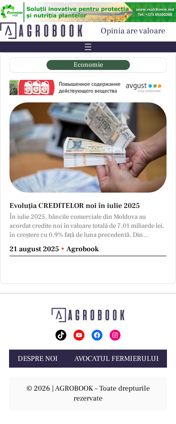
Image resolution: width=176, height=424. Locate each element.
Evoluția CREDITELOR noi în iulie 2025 (74, 206)
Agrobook (82, 248)
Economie (88, 64)
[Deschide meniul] (88, 46)
